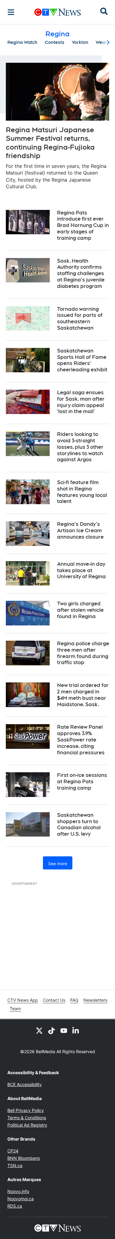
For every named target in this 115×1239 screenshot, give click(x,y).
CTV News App (22, 1000)
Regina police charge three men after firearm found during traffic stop (83, 653)
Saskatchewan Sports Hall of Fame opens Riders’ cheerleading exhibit (82, 360)
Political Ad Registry (27, 1124)
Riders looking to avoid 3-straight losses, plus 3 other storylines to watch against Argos (80, 446)
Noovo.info (18, 1191)
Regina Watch (22, 42)
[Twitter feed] (39, 1030)
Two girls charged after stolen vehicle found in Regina (80, 610)
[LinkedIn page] (76, 1030)
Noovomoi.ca (20, 1198)
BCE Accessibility (24, 1084)
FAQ (74, 1000)
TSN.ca (14, 1165)
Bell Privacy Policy (25, 1110)
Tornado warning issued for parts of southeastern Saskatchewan (79, 318)
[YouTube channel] (63, 1030)
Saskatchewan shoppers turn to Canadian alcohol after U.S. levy (79, 824)
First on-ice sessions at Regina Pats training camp (82, 781)
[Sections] (11, 12)
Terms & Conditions (26, 1117)
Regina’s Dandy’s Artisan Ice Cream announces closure (80, 530)
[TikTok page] (51, 1030)
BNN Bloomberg (23, 1158)
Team (15, 1008)
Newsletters (95, 1000)
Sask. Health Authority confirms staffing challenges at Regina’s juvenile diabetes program (81, 273)
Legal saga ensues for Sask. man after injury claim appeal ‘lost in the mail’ (81, 402)
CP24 (12, 1150)
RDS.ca (14, 1206)
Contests (54, 42)
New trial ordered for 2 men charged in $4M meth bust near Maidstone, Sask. (83, 694)
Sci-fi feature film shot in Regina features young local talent (82, 492)
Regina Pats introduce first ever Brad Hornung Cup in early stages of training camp (83, 225)
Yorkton (80, 42)
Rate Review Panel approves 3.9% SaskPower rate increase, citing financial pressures (81, 739)
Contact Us (54, 1000)
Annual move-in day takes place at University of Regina (81, 570)
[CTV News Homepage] (57, 12)
